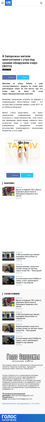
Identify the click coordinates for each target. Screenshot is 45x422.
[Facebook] (25, 3)
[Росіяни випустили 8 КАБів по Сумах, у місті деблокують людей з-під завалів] (8, 280)
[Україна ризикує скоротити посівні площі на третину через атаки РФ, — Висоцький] (8, 268)
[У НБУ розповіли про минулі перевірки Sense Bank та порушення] (8, 256)
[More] (32, 77)
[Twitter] (32, 3)
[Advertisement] (22, 29)
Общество (6, 69)
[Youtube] (36, 3)
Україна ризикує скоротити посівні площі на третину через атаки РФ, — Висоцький (28, 269)
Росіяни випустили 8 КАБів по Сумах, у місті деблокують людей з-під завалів (28, 281)
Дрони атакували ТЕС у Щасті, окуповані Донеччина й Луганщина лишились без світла (29, 193)
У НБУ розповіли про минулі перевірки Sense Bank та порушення (27, 256)
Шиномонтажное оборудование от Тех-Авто (21, 403)
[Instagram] (29, 3)
